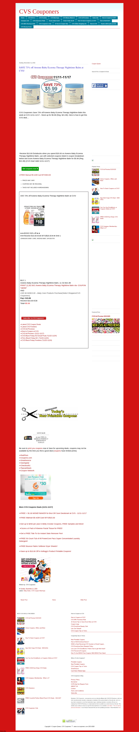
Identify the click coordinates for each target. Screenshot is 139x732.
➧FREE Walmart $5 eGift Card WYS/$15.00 (35, 175)
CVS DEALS (31, 18)
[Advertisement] (69, 45)
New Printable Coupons (78, 639)
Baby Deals (27, 591)
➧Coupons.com (25, 458)
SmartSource (75, 668)
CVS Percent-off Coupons (78, 651)
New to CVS (93, 24)
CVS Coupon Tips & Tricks (79, 631)
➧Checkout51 (24, 466)
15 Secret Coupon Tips (61, 24)
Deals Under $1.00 (54, 20)
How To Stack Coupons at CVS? (87, 20)
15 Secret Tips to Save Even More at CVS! (84, 622)
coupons (57, 451)
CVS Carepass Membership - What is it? (37, 678)
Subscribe (95, 18)
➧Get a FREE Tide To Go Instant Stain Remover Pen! (41, 533)
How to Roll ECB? (105, 20)
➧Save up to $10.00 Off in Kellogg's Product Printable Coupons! (45, 551)
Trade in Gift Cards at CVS (108, 24)
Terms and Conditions (77, 691)
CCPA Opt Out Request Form (79, 684)
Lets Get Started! (76, 628)
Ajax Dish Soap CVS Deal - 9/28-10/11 (36, 648)
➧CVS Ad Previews (27, 329)
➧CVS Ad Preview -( (27, 333)
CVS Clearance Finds (39, 20)
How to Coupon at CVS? (109, 18)
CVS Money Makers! (69, 18)
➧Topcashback (25, 468)
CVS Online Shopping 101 (79, 24)
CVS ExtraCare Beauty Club (79, 626)
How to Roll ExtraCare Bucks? (80, 642)
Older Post (83, 600)
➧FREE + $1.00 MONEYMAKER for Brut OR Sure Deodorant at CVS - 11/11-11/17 (53, 513)
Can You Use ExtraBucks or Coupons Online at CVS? (108, 208)
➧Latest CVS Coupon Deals (30, 324)
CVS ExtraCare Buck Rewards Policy (82, 646)
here (119, 707)
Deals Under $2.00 (68, 20)
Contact (73, 688)
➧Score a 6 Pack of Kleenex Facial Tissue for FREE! (41, 528)
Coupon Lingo (75, 624)
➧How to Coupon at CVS (29, 331)
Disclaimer (74, 682)
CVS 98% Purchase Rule (28, 24)
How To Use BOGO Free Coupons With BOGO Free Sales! (88, 653)
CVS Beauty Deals (26, 27)
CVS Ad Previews (84, 18)
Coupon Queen (96, 63)
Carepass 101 (25, 20)
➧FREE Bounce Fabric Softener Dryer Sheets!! (38, 546)
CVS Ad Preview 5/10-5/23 (108, 169)
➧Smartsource (25, 460)
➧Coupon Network (26, 471)
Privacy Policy (75, 679)
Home (22, 18)
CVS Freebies (43, 18)
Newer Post (24, 600)
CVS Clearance (29, 688)
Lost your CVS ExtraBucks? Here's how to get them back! (88, 648)
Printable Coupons (76, 662)
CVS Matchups (55, 18)
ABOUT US (74, 686)
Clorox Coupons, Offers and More (35, 628)
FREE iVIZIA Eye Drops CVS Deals (36, 668)
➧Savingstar (24, 463)
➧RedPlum (23, 455)
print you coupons (35, 448)
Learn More (110, 705)
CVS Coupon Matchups (38, 591)
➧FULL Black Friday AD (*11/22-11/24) (34, 338)
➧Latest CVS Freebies (28, 327)
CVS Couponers (39, 11)
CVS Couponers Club (45, 24)
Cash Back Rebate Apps (78, 671)
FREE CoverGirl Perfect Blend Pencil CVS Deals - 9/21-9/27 (43, 698)
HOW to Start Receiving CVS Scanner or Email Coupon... (88, 644)
